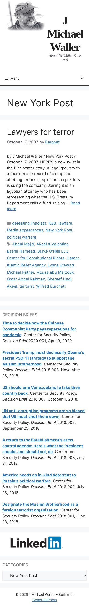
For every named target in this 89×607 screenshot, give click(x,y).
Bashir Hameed (21, 251)
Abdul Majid (23, 244)
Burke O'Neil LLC (52, 251)
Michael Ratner (20, 272)
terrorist (26, 286)
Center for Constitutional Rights (35, 258)
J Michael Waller (65, 33)
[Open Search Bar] (82, 78)
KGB (52, 223)
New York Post (58, 230)
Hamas (73, 258)
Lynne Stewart (61, 265)
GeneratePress (44, 600)
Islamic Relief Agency (26, 265)
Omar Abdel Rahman (26, 279)
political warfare (21, 237)
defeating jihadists (29, 223)
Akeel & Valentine (53, 244)
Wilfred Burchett (51, 286)
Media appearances (25, 230)
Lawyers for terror (40, 132)
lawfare (65, 223)
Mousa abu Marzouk (55, 272)
